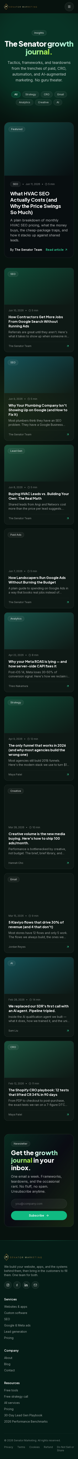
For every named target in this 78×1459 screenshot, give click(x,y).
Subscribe (36, 1215)
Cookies (34, 1447)
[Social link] (8, 1285)
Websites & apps (15, 1306)
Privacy (8, 1447)
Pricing (9, 1338)
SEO (7, 1319)
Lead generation (15, 1331)
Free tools (11, 1390)
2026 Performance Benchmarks (26, 1421)
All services (12, 1402)
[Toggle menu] (69, 6)
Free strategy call (16, 1396)
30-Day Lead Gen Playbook (23, 1415)
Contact (9, 1370)
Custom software (15, 1313)
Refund (48, 1447)
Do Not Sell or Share (65, 1448)
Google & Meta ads (17, 1325)
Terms (21, 1447)
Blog (7, 1364)
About (8, 1358)
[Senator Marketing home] (20, 7)
